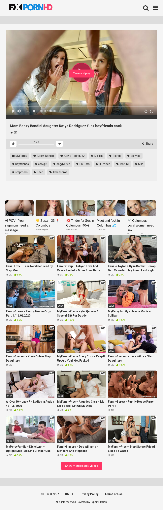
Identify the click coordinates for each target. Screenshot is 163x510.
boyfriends (22, 164)
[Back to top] (149, 498)
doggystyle (63, 164)
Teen (39, 172)
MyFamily (21, 155)
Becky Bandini (45, 155)
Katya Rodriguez (74, 155)
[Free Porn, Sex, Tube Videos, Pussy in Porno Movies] (36, 8)
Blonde (116, 155)
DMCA (69, 494)
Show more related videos (81, 465)
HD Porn (84, 164)
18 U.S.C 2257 (50, 494)
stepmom (21, 172)
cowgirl (42, 164)
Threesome (59, 172)
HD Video (104, 164)
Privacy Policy (89, 494)
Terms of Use (113, 494)
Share (149, 143)
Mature (124, 164)
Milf (140, 164)
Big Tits (98, 155)
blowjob (135, 155)
